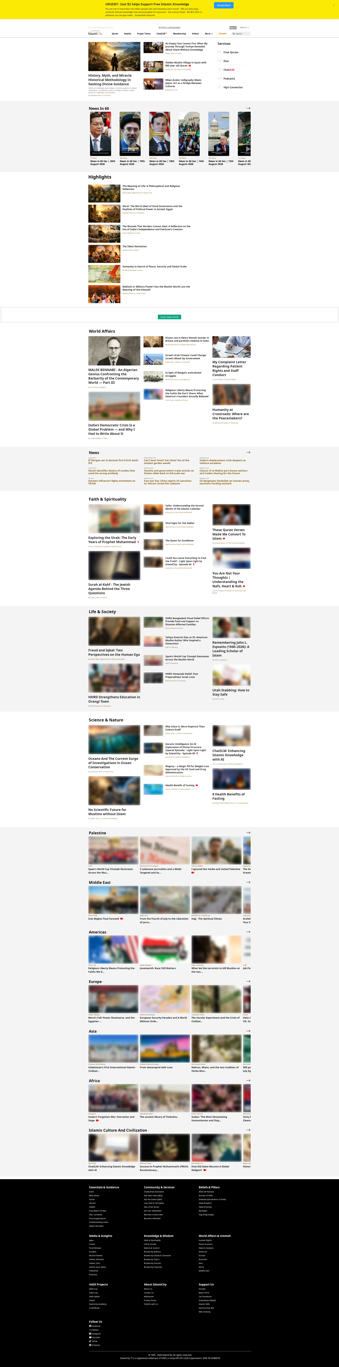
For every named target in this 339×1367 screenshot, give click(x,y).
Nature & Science (151, 1248)
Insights (92, 1251)
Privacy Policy (150, 1300)
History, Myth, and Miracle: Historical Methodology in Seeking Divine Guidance (110, 79)
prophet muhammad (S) (112, 546)
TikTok (94, 1341)
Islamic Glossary (96, 1259)
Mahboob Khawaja (129, 270)
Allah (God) (94, 1195)
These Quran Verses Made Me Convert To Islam (229, 534)
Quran (105, 597)
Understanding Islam (98, 1222)
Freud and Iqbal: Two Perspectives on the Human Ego (114, 652)
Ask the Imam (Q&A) (153, 1199)
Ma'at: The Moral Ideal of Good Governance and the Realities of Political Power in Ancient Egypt (152, 208)
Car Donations (205, 1296)
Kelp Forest (109, 772)
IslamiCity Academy (97, 1304)
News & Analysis (206, 1248)
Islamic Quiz (94, 1263)
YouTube (96, 1337)
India (138, 233)
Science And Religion (110, 818)
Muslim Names (95, 1255)
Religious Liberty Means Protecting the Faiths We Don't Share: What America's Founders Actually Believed (186, 393)
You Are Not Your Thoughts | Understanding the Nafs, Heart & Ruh (228, 579)
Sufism (136, 250)
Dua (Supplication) (97, 1218)
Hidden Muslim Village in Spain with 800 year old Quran (185, 64)
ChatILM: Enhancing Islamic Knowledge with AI (228, 754)
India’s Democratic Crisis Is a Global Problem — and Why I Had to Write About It (111, 429)
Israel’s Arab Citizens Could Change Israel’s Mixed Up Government (185, 357)
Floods (180, 628)
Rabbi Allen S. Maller (173, 362)
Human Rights (231, 379)
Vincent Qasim (220, 543)
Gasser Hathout (171, 789)
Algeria (103, 387)
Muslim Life (148, 193)
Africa (201, 1267)
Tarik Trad (169, 400)
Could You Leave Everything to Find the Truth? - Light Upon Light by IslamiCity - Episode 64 (185, 561)
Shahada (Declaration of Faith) (212, 1199)
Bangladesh (185, 379)
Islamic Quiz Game (97, 1267)
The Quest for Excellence (179, 540)
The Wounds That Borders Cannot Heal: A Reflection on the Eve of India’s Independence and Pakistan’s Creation (156, 228)
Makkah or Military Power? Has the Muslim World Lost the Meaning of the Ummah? (156, 288)
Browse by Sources (152, 1263)
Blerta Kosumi (96, 706)
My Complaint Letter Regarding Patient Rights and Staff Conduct (229, 368)
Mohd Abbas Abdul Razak (131, 193)
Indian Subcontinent (188, 345)
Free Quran (231, 52)
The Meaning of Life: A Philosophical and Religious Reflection (151, 187)
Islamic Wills (204, 1304)
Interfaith (186, 362)
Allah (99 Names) (206, 1191)
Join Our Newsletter (153, 1210)
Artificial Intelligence (182, 757)
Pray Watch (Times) (97, 1210)
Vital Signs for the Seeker (180, 523)
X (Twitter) (94, 1330)
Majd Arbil (169, 90)
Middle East (204, 1270)
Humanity (234, 423)
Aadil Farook (127, 250)
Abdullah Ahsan (96, 95)
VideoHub (93, 1270)
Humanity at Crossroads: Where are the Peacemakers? (230, 413)
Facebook (96, 1326)
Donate (202, 1289)
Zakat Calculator (96, 1226)
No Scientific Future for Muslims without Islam (107, 811)
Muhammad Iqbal (118, 659)
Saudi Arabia (141, 293)
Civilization (140, 213)
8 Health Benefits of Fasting (228, 796)
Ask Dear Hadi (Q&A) (153, 1195)
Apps (91, 1240)
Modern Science (186, 776)
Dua (226, 61)
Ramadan (203, 1210)
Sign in (233, 27)
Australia (203, 1259)
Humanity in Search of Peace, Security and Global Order (154, 266)
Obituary (174, 647)
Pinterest (96, 1345)
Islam (179, 53)
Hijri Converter (233, 87)
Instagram (96, 1333)
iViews (220, 379)
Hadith (92, 1207)
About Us (148, 1289)
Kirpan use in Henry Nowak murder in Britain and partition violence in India (187, 339)
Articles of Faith (206, 1195)
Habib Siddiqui (96, 438)
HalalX (92, 1300)
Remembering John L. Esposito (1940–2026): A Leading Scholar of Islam (230, 648)
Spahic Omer (170, 53)
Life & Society (150, 1244)
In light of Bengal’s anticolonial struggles (183, 374)
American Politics (181, 400)
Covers (92, 1244)
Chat (229, 69)
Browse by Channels (153, 1267)
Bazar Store (204, 1292)
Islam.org (93, 1292)
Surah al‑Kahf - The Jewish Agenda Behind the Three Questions (109, 588)
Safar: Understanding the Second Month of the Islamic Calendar (184, 507)
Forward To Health (225, 591)
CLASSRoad (94, 1308)
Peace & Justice (205, 1244)
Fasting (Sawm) (185, 789)
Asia (200, 1263)
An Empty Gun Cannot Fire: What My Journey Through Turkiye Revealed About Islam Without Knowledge (186, 46)
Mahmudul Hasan (172, 345)
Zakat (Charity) (205, 1207)
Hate (222, 699)
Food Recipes (95, 1248)
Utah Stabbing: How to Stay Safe (230, 692)
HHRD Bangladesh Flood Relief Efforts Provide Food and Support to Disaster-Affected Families (187, 621)
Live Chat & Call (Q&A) (154, 1203)
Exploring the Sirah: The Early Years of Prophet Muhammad (112, 539)
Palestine (174, 663)
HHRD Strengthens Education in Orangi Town (114, 699)
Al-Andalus (187, 69)
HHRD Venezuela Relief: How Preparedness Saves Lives (181, 675)
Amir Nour (94, 387)
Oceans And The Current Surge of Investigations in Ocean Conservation (113, 762)
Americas (203, 1251)
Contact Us (149, 1292)
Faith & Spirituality (152, 1240)
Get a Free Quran (151, 1207)
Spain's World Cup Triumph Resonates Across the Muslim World (187, 658)
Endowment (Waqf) (207, 1300)
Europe (202, 1255)
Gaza (141, 270)
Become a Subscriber (153, 1214)
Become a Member (152, 1218)
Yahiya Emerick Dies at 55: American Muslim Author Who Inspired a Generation (186, 640)
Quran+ (92, 1203)
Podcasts (229, 78)
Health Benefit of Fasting (179, 785)
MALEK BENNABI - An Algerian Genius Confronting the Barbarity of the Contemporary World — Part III (113, 376)
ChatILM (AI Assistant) (154, 1191)
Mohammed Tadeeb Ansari (225, 803)
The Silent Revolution (134, 246)
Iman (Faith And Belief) (183, 512)
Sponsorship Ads (206, 1308)
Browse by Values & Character (157, 1255)
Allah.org (93, 1289)
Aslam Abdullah (128, 233)
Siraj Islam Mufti (96, 772)
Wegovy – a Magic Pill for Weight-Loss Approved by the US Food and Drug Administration (187, 769)
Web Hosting (204, 1311)
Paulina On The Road (173, 69)
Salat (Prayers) (205, 1203)
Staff (167, 647)
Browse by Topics (151, 1259)
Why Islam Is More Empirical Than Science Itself (185, 728)
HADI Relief (94, 1296)
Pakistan (107, 95)
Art (176, 90)
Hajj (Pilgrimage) (206, 1214)
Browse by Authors (152, 1251)
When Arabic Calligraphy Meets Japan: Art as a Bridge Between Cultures (183, 83)
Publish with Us (151, 1304)
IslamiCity (97, 546)
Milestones (149, 1296)
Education (107, 706)
